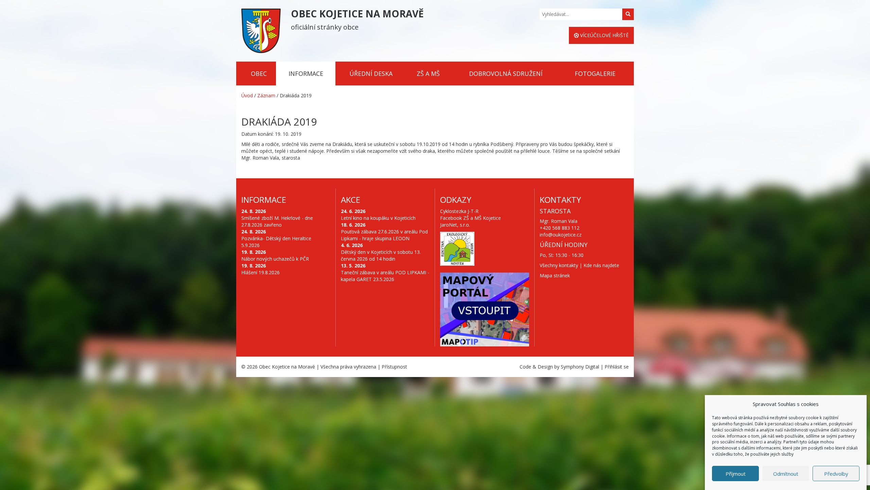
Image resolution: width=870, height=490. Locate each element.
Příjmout (736, 473)
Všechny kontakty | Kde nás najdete (579, 265)
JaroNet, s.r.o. (455, 225)
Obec (259, 73)
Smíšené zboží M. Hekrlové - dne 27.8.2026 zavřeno (277, 221)
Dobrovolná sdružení (505, 73)
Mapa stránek (555, 275)
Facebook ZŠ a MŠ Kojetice (470, 218)
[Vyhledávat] (628, 14)
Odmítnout (785, 473)
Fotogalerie (595, 73)
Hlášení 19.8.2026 (260, 272)
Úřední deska (371, 73)
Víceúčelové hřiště (604, 35)
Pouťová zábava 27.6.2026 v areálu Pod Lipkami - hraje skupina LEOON (384, 235)
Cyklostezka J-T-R (459, 211)
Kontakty (560, 199)
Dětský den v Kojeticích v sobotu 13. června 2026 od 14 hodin (381, 255)
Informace (306, 73)
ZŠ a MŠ (428, 73)
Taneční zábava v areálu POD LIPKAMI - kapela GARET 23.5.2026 (385, 275)
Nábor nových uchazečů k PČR (275, 259)
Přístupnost (394, 366)
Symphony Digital (580, 366)
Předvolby (836, 473)
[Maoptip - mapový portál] (484, 310)
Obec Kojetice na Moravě (287, 366)
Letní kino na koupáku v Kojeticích (378, 218)
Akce (350, 199)
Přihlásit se (617, 366)
